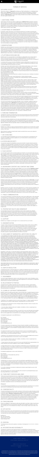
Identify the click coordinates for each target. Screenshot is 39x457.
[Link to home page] (19, 1)
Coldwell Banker (17, 438)
